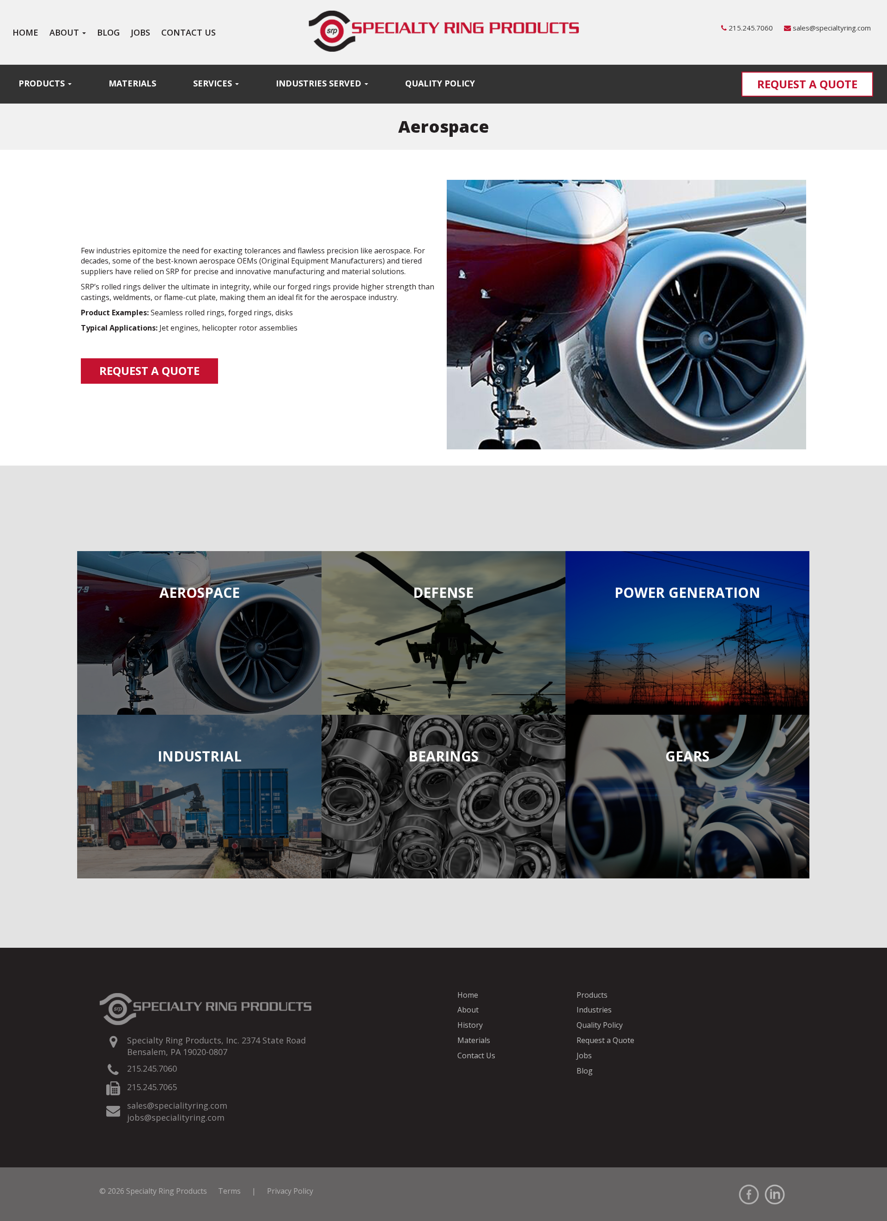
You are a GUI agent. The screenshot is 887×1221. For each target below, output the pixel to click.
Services (213, 83)
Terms (229, 1191)
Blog (108, 32)
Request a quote (149, 370)
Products (42, 83)
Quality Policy (440, 83)
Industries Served (320, 83)
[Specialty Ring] (443, 30)
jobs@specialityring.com (176, 1117)
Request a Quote (807, 84)
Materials (132, 83)
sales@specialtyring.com (831, 27)
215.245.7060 (751, 27)
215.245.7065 (152, 1086)
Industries (594, 1010)
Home (25, 32)
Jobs (140, 32)
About (65, 32)
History (470, 1025)
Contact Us (188, 32)
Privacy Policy (290, 1191)
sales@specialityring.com (177, 1105)
